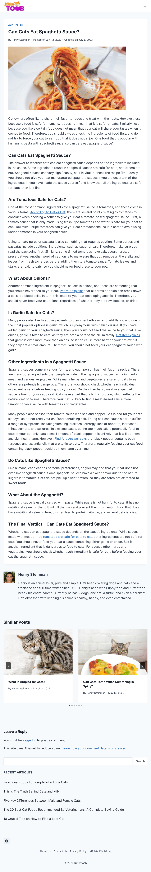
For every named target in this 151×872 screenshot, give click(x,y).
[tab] (69, 705)
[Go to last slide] (8, 665)
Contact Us (60, 851)
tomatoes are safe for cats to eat (67, 537)
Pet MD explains (71, 291)
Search (140, 761)
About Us (45, 851)
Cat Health (15, 25)
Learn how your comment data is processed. (94, 748)
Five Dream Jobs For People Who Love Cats (36, 782)
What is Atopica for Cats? (26, 682)
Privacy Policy (78, 851)
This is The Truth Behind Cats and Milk (31, 791)
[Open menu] (144, 6)
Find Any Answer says (71, 438)
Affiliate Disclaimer (100, 851)
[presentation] (38, 652)
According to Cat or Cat (47, 212)
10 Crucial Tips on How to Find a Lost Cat (34, 819)
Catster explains (128, 335)
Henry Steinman (21, 39)
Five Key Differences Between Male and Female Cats (42, 800)
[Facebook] (7, 841)
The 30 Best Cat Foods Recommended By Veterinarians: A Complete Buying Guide (64, 809)
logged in (29, 740)
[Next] (142, 665)
